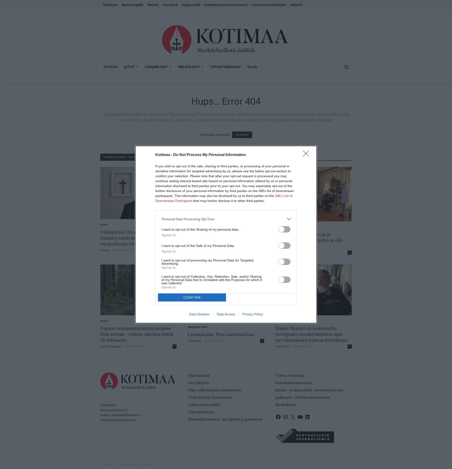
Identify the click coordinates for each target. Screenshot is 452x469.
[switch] (284, 229)
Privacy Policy (252, 314)
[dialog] (226, 234)
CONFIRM (192, 297)
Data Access (226, 314)
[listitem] (226, 218)
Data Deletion (199, 314)
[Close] (307, 155)
